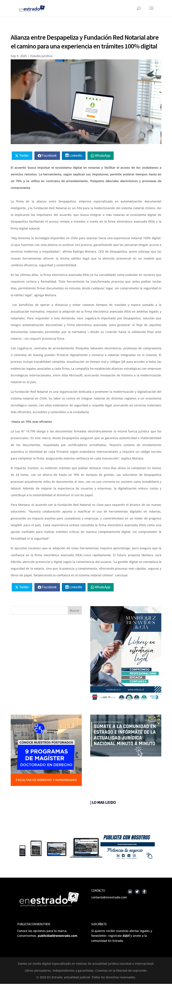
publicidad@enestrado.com (57, 936)
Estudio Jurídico (41, 56)
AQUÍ (126, 936)
